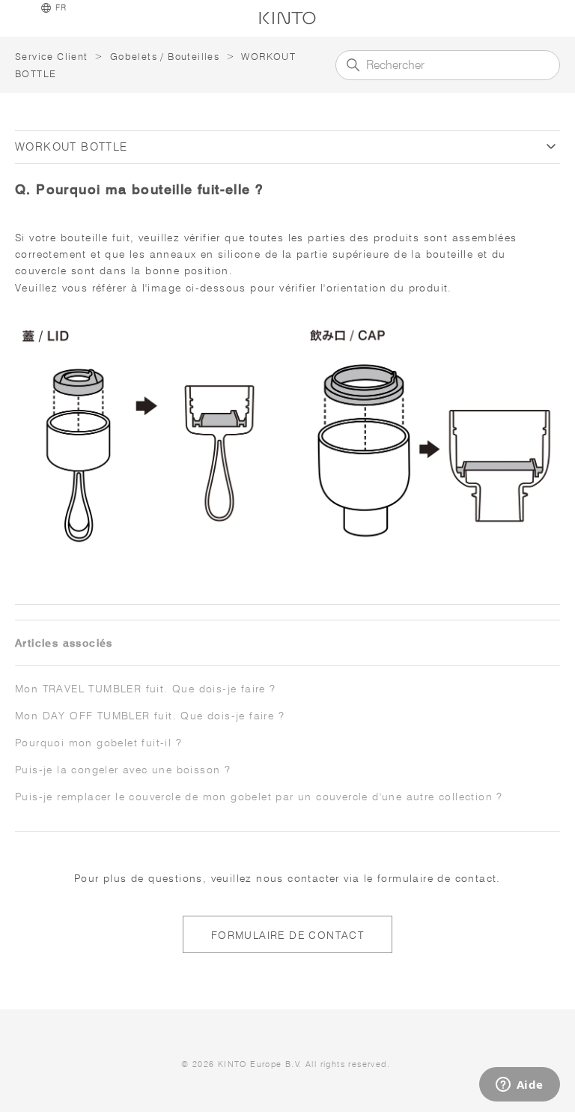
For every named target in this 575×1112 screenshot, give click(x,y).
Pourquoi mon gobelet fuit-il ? (98, 743)
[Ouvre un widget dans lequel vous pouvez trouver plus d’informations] (519, 1086)
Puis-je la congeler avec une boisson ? (123, 770)
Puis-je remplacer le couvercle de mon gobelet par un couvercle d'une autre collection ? (259, 797)
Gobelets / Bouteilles (164, 56)
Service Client (51, 56)
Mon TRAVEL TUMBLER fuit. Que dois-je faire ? (145, 689)
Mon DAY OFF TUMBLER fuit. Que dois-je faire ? (150, 716)
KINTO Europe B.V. (260, 1064)
